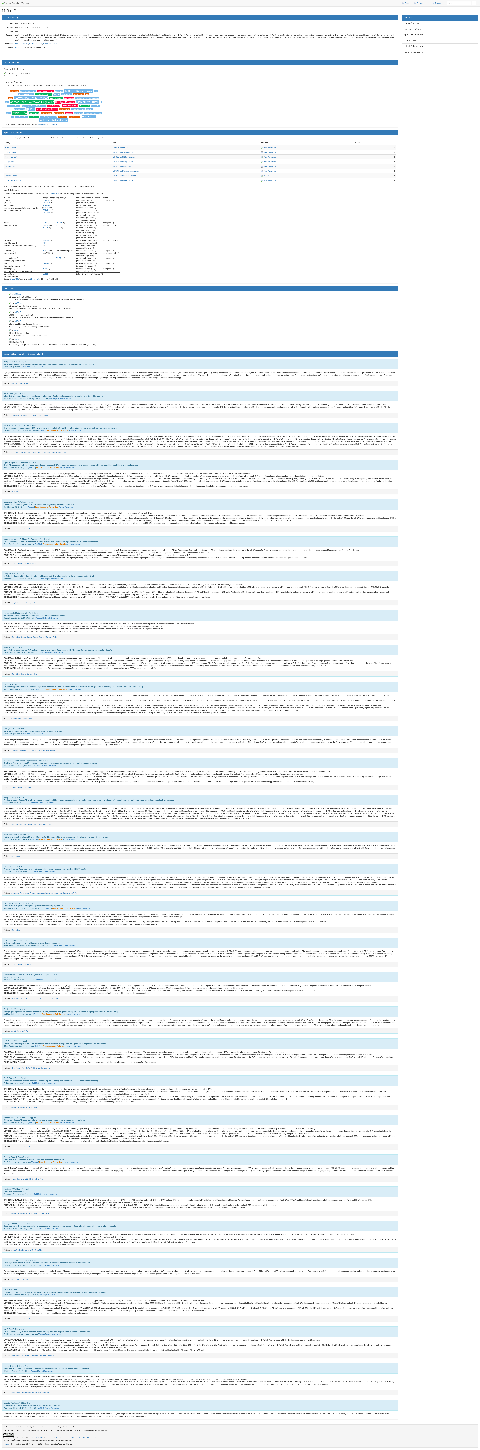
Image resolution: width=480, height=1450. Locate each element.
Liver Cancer (63, 117)
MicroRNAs (20, 113)
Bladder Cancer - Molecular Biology (45, 637)
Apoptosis (69, 113)
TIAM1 (45, 227)
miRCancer (19, 303)
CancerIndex (53, 124)
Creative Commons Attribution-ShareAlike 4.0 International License (80, 1438)
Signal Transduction (35, 603)
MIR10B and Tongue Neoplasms (126, 171)
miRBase (18, 43)
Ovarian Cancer (78, 94)
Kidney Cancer (64, 109)
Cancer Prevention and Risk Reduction (42, 750)
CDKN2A (46, 212)
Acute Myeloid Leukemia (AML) (22, 1250)
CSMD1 (46, 200)
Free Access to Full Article (57, 430)
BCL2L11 (46, 210)
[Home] (6, 1444)
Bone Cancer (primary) (14, 180)
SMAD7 (35, 563)
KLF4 (45, 268)
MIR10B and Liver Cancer (123, 166)
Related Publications (38, 367)
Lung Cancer (14, 91)
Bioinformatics (35, 279)
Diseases (438, 3)
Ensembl (39, 43)
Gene (55, 43)
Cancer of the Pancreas (29, 1355)
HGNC (31, 43)
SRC (57, 225)
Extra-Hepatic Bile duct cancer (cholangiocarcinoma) (38, 893)
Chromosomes (422, 3)
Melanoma (15, 383)
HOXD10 (46, 207)
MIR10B (18, 312)
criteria (46, 76)
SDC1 (45, 222)
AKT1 (32, 1068)
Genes (407, 3)
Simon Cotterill (36, 1438)
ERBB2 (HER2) (28, 1179)
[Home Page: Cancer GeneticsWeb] (16, 3)
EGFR (63, 452)
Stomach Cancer (46, 113)
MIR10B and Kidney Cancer (124, 157)
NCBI (17, 47)
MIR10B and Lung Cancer (123, 161)
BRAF (42, 1213)
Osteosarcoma (25, 1279)
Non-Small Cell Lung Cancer (25, 452)
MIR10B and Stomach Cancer (124, 152)
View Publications (270, 147)
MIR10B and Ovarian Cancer (124, 175)
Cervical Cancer (26, 674)
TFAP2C (46, 205)
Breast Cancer (58, 113)
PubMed (38, 76)
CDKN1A (46, 202)
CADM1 (46, 263)
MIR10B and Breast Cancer (124, 147)
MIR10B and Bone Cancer (123, 180)
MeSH (45, 124)
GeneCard (47, 43)
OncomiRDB (54, 193)
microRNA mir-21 (51, 999)
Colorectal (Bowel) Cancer (28, 415)
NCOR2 (46, 240)
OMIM (26, 43)
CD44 (58, 227)
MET (55, 1355)
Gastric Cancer (39, 999)
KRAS (58, 452)
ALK (13, 452)
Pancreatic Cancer (45, 1355)
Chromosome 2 (84, 106)
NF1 (44, 243)
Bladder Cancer (26, 637)
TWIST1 (59, 222)
